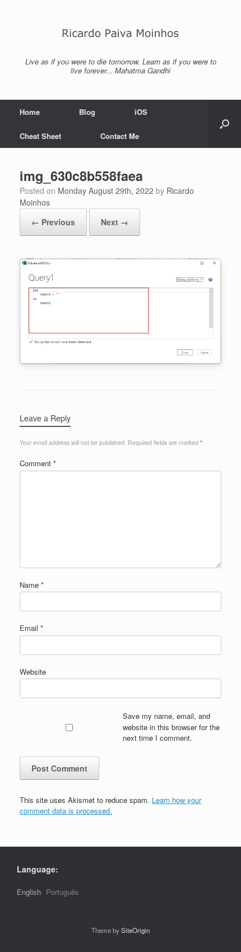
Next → (114, 221)
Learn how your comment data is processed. (110, 805)
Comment (38, 463)
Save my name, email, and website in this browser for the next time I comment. (171, 726)
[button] (224, 124)
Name (32, 584)
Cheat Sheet (40, 136)
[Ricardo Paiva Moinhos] (120, 32)
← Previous (53, 221)
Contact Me (119, 136)
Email (31, 628)
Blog (87, 111)
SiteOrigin (135, 930)
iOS (141, 111)
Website (33, 671)
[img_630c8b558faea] (120, 361)
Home (30, 111)
